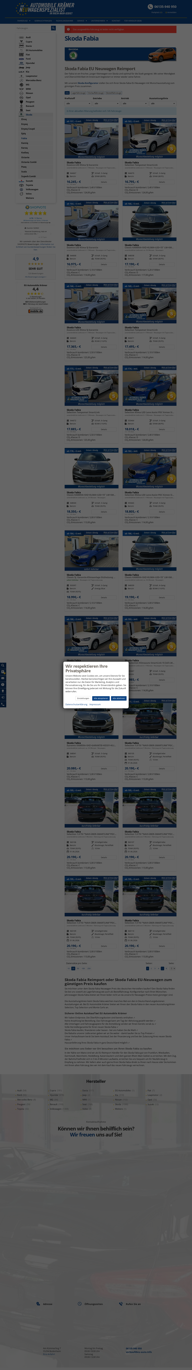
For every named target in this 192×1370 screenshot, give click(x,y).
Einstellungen (83, 698)
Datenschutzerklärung (76, 704)
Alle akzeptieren (101, 698)
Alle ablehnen (119, 698)
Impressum (95, 704)
